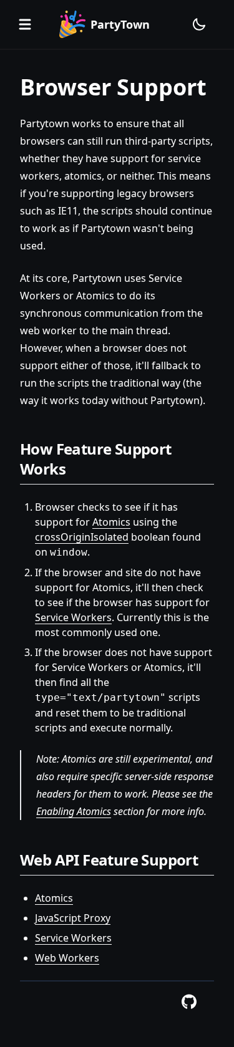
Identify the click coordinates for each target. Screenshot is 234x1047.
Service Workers (73, 617)
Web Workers (67, 958)
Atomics (111, 522)
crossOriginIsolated (82, 537)
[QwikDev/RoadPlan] (189, 1002)
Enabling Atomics (73, 811)
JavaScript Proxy (72, 918)
